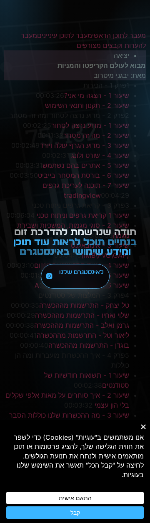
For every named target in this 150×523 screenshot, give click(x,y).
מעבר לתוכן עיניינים (64, 35)
